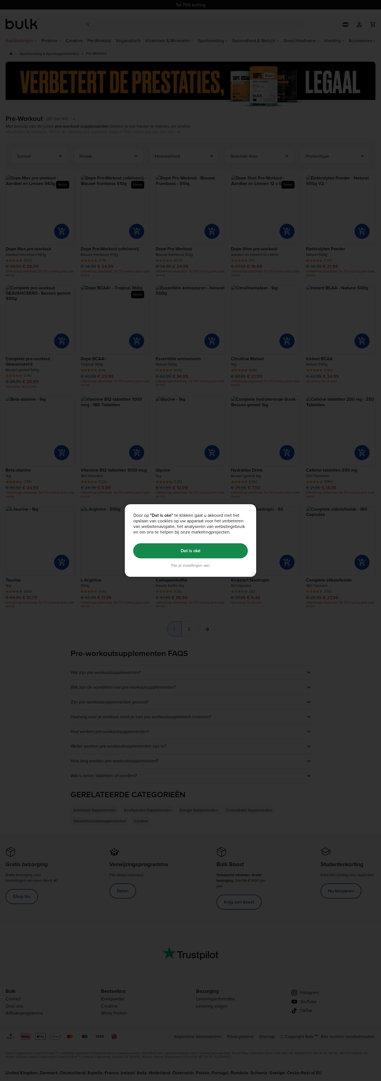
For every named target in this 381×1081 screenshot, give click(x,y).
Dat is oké (191, 550)
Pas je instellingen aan (190, 565)
